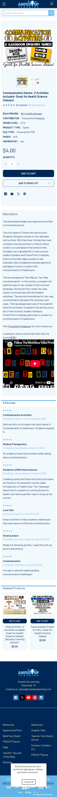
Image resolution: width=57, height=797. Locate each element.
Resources (8, 724)
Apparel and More (12, 730)
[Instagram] (41, 697)
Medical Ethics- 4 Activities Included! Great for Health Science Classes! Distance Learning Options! (14, 634)
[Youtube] (28, 697)
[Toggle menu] (4, 4)
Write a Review (37, 104)
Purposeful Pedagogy (19, 326)
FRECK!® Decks (11, 741)
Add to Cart (15, 621)
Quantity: (9, 157)
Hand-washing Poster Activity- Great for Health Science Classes (42, 631)
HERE (12, 337)
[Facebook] (5, 194)
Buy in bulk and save (31, 113)
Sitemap (7, 762)
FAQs (5, 747)
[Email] (12, 194)
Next (53, 621)
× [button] (45, 761)
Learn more (28, 782)
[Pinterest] (24, 194)
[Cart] (52, 3)
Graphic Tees (38, 730)
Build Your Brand (11, 735)
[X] (18, 194)
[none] (28, 48)
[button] (28, 183)
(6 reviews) (21, 104)
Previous (4, 621)
